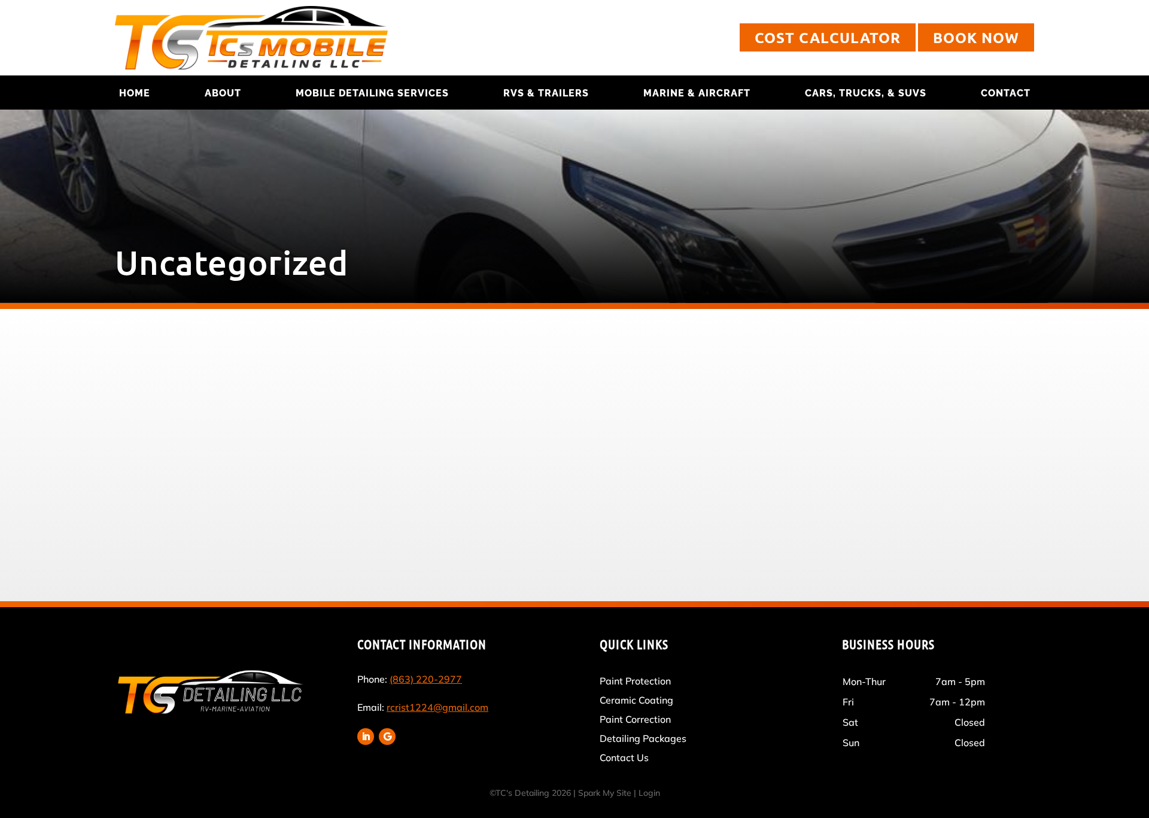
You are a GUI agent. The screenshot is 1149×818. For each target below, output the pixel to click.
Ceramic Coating (636, 700)
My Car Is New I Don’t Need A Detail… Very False (383, 403)
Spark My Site (604, 792)
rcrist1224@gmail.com (437, 707)
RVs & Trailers (546, 93)
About (223, 93)
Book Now (976, 37)
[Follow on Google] (387, 736)
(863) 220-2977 (426, 679)
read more (263, 487)
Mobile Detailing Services (372, 93)
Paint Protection (635, 681)
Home (134, 93)
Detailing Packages (643, 738)
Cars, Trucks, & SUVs (865, 93)
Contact (1006, 93)
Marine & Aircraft (696, 93)
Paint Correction (635, 719)
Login (649, 792)
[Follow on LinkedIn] (365, 736)
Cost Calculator (828, 37)
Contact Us (624, 758)
